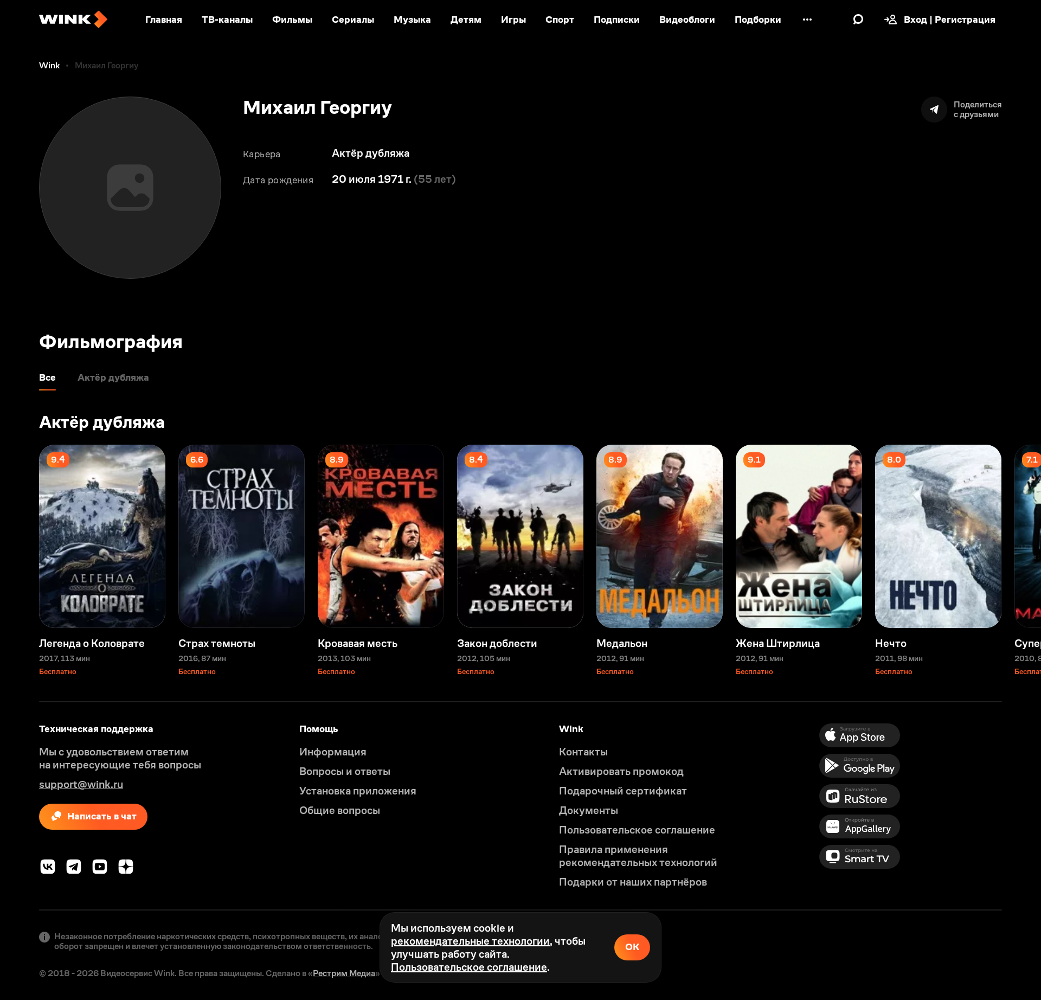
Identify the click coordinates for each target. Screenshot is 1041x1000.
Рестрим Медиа (344, 973)
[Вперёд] (1021, 536)
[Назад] (19, 536)
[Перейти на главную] (73, 19)
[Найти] (858, 19)
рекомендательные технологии (470, 941)
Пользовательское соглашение (469, 967)
